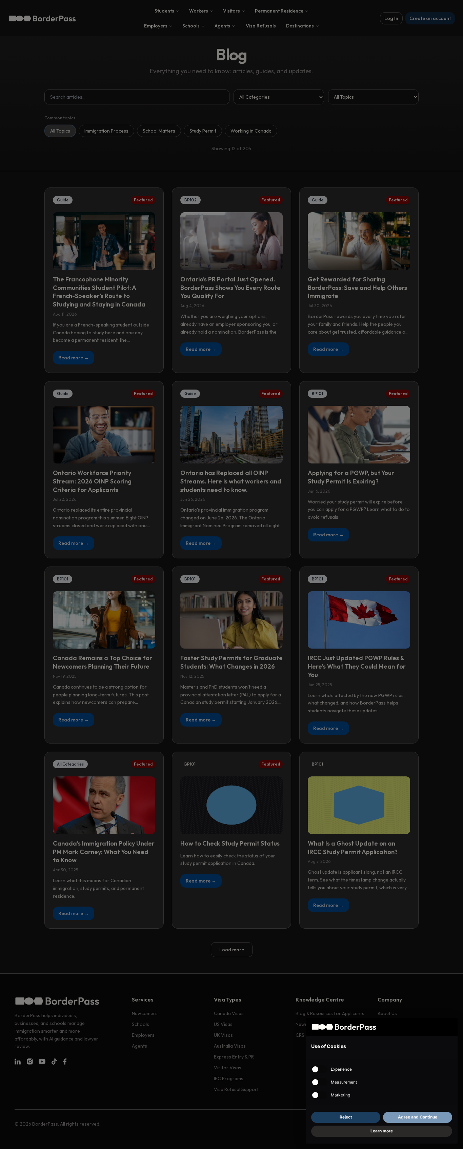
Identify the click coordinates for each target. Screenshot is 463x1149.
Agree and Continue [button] (417, 1117)
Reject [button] (346, 1117)
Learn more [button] (381, 1130)
